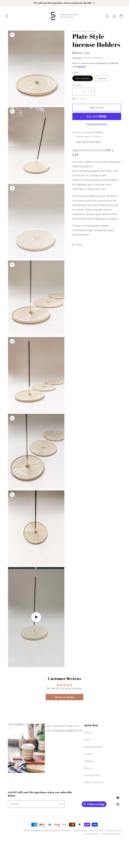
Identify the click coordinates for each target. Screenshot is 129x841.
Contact (88, 753)
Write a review (64, 697)
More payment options (97, 124)
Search (88, 732)
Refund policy (80, 830)
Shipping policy (92, 834)
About (87, 739)
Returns (88, 768)
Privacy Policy (92, 775)
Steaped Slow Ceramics (41, 830)
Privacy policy (96, 830)
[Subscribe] (60, 804)
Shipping (76, 57)
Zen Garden (83, 78)
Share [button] (79, 244)
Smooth (102, 78)
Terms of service (113, 830)
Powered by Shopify (62, 830)
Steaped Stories (93, 746)
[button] (6, 16)
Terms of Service (93, 782)
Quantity (76, 85)
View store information (88, 141)
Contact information (111, 834)
